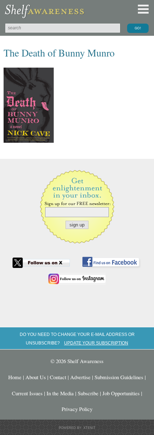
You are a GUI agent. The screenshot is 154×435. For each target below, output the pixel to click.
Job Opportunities (121, 393)
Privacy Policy (77, 408)
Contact (58, 377)
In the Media (60, 393)
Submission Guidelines (119, 377)
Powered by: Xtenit (77, 428)
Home (14, 377)
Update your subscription (96, 343)
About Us (35, 377)
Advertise (80, 377)
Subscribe (88, 393)
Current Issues (27, 393)
